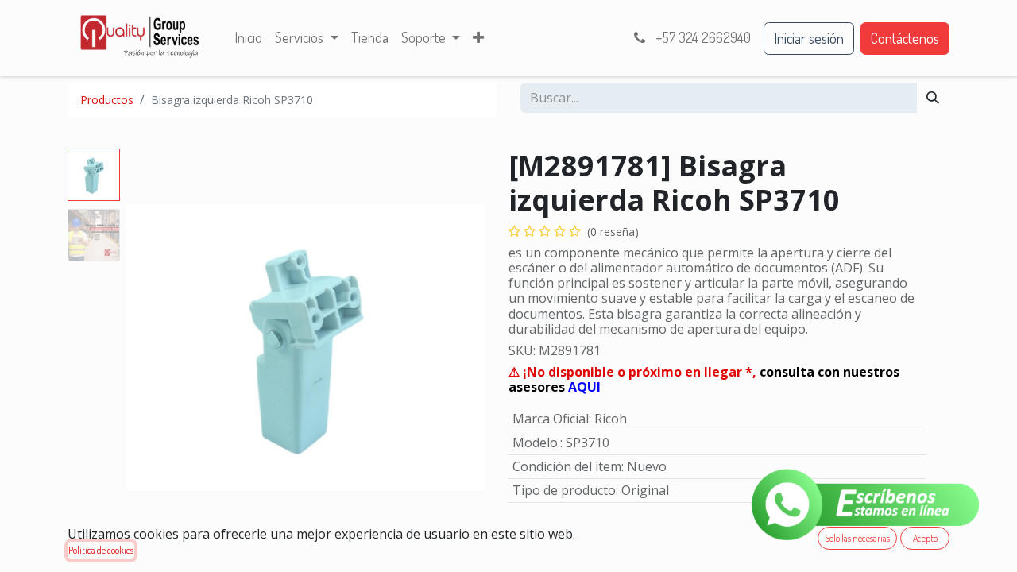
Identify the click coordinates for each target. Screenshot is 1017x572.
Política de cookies (100, 550)
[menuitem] (248, 38)
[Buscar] (932, 98)
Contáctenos (905, 38)
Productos (106, 99)
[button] (153, 347)
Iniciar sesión (809, 38)
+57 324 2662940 (701, 37)
